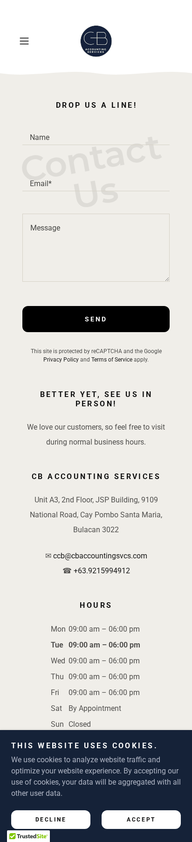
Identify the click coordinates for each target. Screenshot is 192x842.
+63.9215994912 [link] (102, 570)
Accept (141, 819)
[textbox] (96, 133)
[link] (96, 41)
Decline (51, 819)
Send (96, 319)
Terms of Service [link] (111, 359)
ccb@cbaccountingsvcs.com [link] (100, 555)
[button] (27, 41)
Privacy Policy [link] (61, 359)
